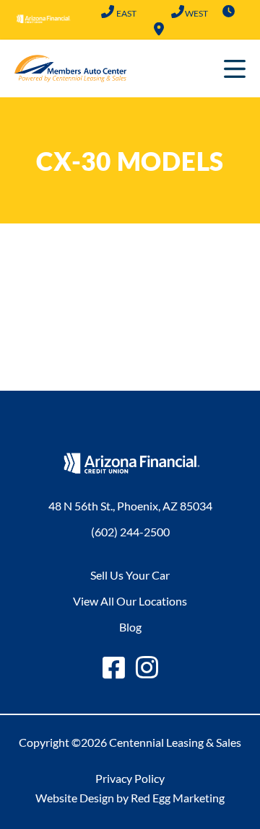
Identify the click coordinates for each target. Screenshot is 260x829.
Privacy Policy (130, 778)
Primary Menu (235, 68)
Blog (130, 627)
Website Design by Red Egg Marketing (130, 797)
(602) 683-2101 (178, 13)
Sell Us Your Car (130, 575)
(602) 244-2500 (107, 13)
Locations (159, 28)
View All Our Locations (130, 601)
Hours (229, 11)
